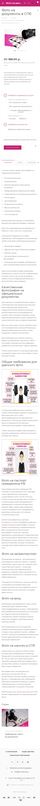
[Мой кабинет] (33, 3)
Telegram (17, 762)
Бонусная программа (20, 755)
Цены (20, 162)
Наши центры (28, 751)
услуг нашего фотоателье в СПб (24, 692)
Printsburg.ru (7, 522)
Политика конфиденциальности (21, 785)
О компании (11, 751)
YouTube (22, 762)
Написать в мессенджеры (20, 768)
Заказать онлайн (12, 147)
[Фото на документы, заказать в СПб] (20, 39)
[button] (15, 50)
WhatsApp (28, 762)
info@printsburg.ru (21, 772)
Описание (8, 162)
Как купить (32, 162)
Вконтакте (12, 762)
